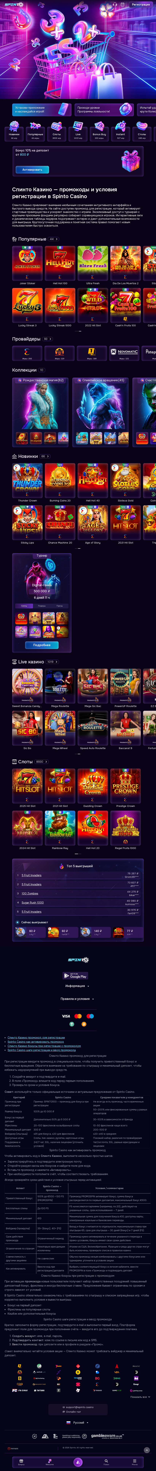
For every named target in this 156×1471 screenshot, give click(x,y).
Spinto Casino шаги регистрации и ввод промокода (42, 1050)
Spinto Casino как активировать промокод (36, 1041)
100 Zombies (30, 893)
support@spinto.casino (80, 1407)
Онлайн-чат (73, 1411)
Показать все (139, 1397)
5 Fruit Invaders (31, 875)
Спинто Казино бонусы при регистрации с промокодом (44, 1046)
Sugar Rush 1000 (33, 902)
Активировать (32, 169)
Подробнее (42, 645)
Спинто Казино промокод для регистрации (36, 1037)
